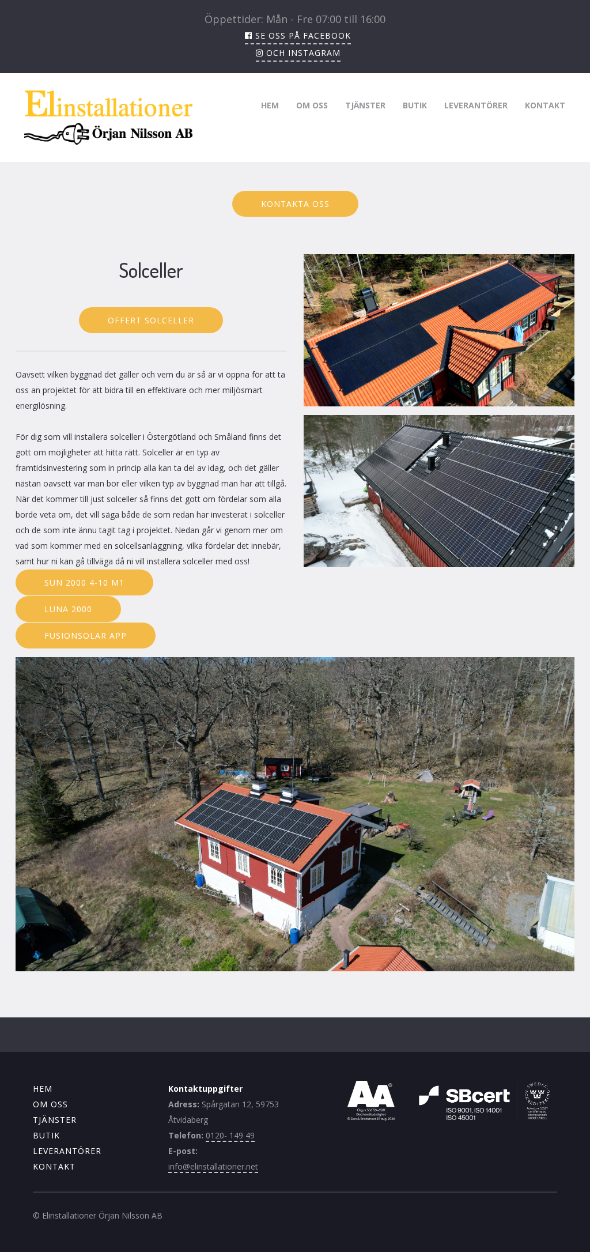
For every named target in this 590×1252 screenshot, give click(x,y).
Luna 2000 (68, 609)
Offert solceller (151, 320)
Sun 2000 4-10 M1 (84, 582)
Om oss (312, 105)
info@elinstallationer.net (213, 1166)
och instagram (302, 52)
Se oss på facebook (301, 35)
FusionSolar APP (85, 635)
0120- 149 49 (230, 1135)
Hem (270, 105)
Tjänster (365, 105)
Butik (415, 105)
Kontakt (545, 105)
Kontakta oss (295, 203)
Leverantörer (476, 105)
